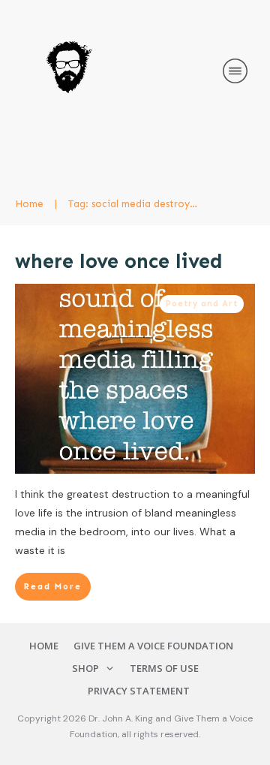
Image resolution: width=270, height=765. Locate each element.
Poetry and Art (202, 304)
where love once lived (119, 261)
